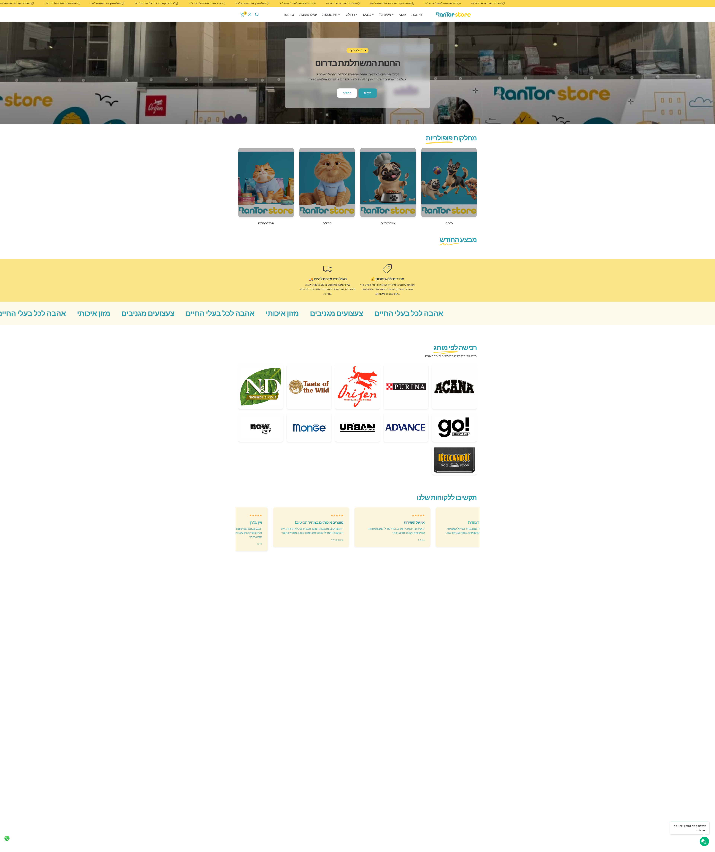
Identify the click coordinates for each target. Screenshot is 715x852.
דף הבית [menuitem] (416, 14)
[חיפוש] (257, 14)
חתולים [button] (347, 93)
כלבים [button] (367, 93)
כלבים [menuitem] (367, 14)
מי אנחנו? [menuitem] (385, 14)
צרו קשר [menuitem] (288, 14)
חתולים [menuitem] (350, 14)
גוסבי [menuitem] (402, 14)
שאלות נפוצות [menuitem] (308, 14)
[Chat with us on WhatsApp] (7, 838)
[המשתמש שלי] (249, 14)
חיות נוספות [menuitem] (329, 14)
